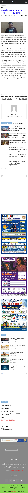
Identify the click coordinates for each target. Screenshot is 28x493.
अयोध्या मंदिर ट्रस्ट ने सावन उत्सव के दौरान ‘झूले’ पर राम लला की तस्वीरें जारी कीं (17, 142)
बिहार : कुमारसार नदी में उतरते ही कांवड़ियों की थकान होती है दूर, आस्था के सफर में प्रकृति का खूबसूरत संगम (18, 149)
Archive (14, 488)
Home (2, 5)
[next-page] (5, 168)
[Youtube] (21, 480)
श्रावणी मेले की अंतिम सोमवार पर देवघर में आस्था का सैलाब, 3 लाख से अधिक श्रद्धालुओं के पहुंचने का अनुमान (17, 128)
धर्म (5, 5)
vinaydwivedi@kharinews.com (8, 420)
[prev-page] (2, 168)
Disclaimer (22, 485)
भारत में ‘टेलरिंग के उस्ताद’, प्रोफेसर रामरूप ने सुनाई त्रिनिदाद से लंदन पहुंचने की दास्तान (17, 163)
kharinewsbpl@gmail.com (7, 419)
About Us (5, 485)
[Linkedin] (14, 480)
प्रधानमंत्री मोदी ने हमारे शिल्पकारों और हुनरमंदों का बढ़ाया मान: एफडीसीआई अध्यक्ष (17, 156)
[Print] (19, 18)
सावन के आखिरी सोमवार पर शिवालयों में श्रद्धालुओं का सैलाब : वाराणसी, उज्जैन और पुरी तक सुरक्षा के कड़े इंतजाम (17, 135)
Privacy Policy (4, 487)
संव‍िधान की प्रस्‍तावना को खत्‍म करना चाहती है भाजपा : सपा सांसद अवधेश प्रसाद (21, 98)
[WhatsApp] (9, 18)
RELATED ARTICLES (6, 123)
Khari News (5, 15)
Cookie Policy (16, 485)
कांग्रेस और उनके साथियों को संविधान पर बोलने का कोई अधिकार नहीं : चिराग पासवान (7, 98)
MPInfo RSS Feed (21, 487)
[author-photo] (14, 112)
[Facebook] (2, 18)
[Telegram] (12, 18)
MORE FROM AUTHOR (18, 123)
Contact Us (10, 485)
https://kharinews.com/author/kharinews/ (14, 116)
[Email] (16, 18)
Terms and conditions (12, 487)
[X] (6, 18)
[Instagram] (10, 480)
